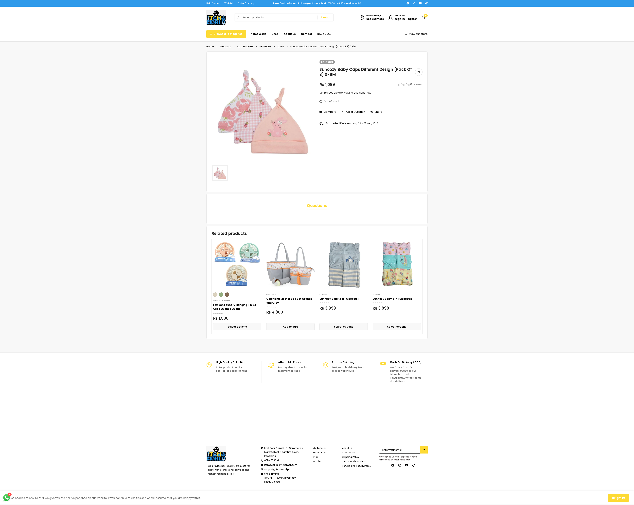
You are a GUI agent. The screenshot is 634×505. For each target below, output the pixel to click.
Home (210, 46)
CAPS (281, 46)
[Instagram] (414, 3)
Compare (330, 112)
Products (225, 46)
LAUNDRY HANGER (221, 300)
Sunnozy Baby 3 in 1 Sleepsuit (339, 299)
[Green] (221, 294)
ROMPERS (323, 294)
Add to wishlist (419, 72)
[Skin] (215, 294)
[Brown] (227, 294)
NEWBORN (265, 46)
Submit (424, 450)
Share (378, 112)
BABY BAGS (271, 294)
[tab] (317, 206)
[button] (290, 326)
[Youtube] (420, 3)
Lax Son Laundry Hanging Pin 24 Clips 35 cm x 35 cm (234, 307)
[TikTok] (426, 3)
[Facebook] (408, 3)
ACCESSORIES (245, 46)
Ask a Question (355, 112)
